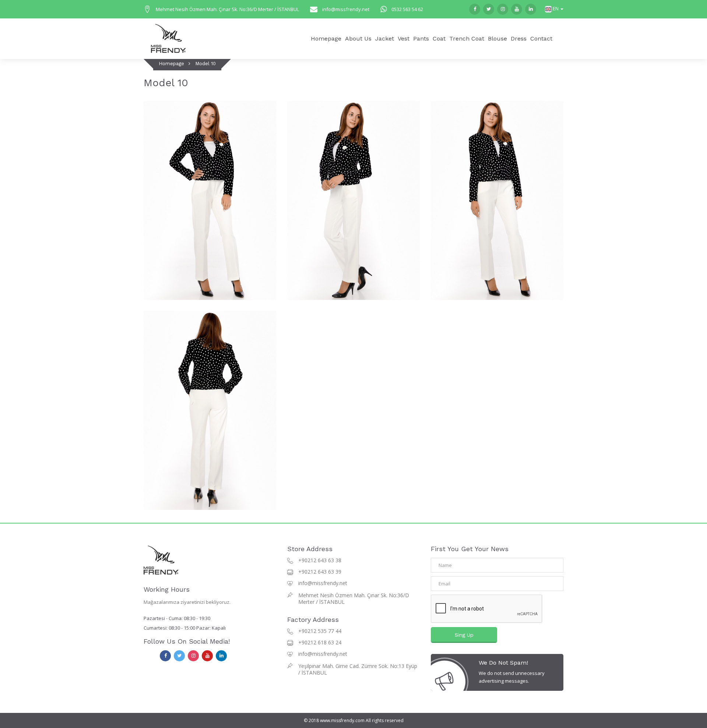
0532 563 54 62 (407, 9)
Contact (541, 38)
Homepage (326, 38)
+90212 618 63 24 (319, 642)
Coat (439, 38)
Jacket (384, 38)
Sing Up (464, 635)
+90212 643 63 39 (319, 571)
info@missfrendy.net (345, 9)
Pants (421, 38)
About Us (358, 38)
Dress (519, 38)
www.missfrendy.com (342, 720)
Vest (403, 38)
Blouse (497, 38)
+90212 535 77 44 (319, 630)
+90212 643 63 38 (319, 560)
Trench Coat (466, 38)
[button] (554, 8)
